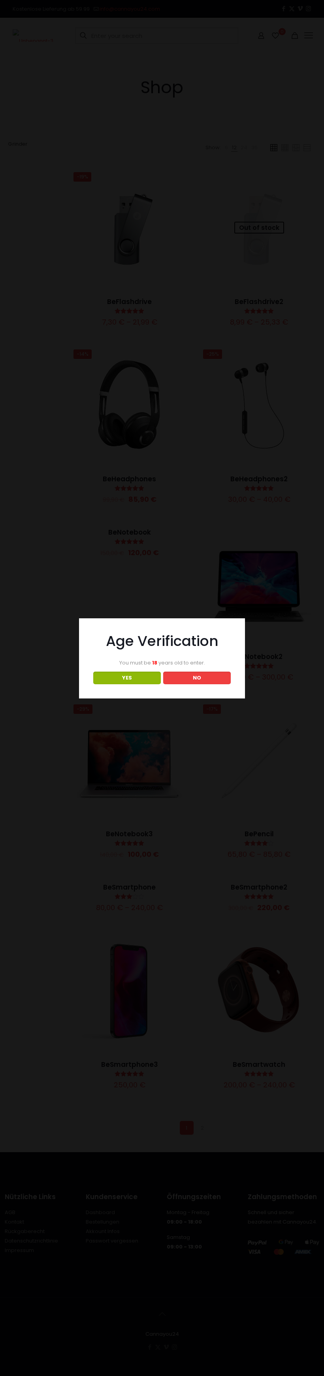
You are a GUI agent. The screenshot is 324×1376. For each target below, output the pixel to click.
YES (127, 677)
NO (197, 677)
